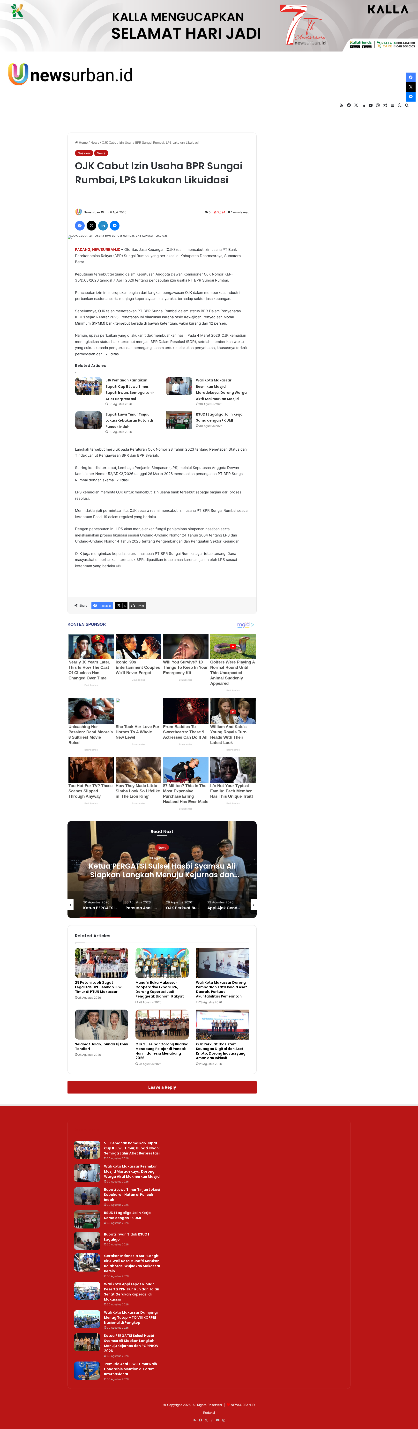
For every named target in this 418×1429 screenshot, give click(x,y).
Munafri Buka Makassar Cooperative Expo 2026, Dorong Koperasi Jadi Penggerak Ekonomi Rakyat (159, 989)
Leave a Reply (162, 1087)
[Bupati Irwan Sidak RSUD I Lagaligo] (87, 1241)
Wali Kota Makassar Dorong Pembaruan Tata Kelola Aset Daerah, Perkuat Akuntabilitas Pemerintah (221, 989)
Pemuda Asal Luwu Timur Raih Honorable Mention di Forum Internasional (162, 870)
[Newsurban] (70, 74)
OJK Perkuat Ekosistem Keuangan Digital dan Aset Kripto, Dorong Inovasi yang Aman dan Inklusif (221, 1051)
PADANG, (83, 249)
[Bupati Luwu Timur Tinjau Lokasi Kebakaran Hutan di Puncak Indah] (88, 420)
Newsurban (92, 212)
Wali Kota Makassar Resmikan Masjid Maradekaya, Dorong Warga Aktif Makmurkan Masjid (132, 1171)
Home (83, 142)
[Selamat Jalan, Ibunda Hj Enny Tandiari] (101, 1025)
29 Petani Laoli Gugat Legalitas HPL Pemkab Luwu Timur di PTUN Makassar (99, 987)
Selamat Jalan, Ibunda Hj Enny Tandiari (101, 1046)
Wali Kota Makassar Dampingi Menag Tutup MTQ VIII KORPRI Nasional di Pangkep (131, 1317)
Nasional (84, 153)
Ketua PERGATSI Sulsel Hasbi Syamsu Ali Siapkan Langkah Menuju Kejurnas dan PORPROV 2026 (131, 1343)
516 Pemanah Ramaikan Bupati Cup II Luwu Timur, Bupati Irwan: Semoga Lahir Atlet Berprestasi (132, 1148)
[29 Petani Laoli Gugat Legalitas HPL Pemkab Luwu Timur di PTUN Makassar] (101, 963)
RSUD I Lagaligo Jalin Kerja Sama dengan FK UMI (127, 1215)
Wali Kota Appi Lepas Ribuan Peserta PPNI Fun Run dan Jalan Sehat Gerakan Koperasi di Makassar (131, 1292)
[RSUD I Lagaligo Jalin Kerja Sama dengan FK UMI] (179, 420)
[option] (162, 869)
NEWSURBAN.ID (106, 249)
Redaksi (209, 1412)
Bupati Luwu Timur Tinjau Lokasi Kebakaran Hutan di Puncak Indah (129, 420)
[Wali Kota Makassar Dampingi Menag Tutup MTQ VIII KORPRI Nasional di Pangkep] (87, 1319)
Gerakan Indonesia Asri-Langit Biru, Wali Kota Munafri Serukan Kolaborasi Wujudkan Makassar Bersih (132, 1263)
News (94, 142)
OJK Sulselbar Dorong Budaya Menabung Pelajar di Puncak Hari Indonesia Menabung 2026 (161, 1051)
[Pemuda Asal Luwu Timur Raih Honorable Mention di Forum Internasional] (87, 1371)
